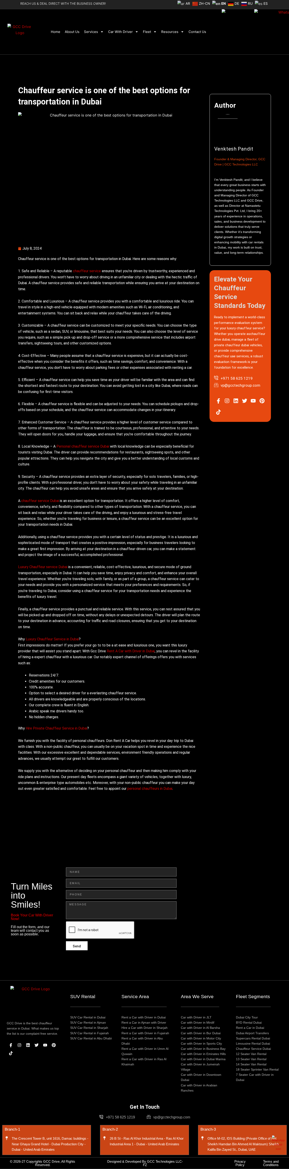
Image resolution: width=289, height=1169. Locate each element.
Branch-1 (12, 1129)
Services (91, 32)
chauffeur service (87, 271)
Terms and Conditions (271, 1163)
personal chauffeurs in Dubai (149, 788)
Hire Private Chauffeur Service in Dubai (56, 728)
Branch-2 (110, 1129)
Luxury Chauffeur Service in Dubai (52, 639)
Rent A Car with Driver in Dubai (131, 651)
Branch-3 (208, 1129)
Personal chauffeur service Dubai (82, 446)
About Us (72, 32)
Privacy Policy (240, 1163)
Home (55, 32)
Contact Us (197, 32)
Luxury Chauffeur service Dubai (42, 567)
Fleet (147, 32)
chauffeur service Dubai (40, 501)
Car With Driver (120, 32)
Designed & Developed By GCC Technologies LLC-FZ (145, 1163)
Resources (169, 32)
